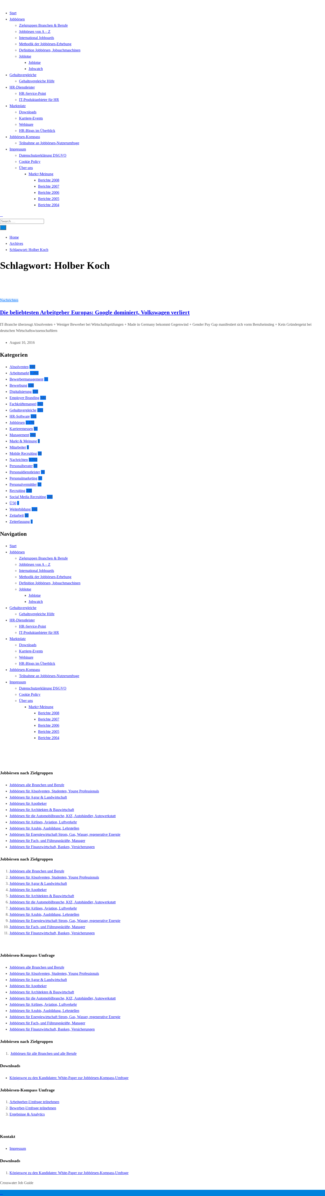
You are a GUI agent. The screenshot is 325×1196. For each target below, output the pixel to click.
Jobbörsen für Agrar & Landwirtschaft (38, 797)
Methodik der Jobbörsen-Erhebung (45, 44)
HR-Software (20, 416)
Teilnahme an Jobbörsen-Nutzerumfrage (49, 143)
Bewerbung (18, 385)
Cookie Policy (29, 162)
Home (14, 237)
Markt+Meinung (41, 174)
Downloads (27, 112)
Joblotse (25, 56)
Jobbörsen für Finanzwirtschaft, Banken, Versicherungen (52, 847)
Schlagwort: (29, 250)
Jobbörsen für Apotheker (28, 803)
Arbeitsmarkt (19, 373)
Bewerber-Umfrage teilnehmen (33, 1108)
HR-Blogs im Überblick (37, 131)
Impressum (18, 149)
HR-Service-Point (32, 93)
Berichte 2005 (48, 199)
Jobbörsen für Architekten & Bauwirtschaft (42, 810)
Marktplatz (18, 106)
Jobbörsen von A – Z (34, 32)
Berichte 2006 (48, 192)
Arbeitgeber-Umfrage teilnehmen (34, 1102)
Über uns (26, 168)
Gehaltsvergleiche (23, 75)
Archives (16, 243)
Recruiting (17, 491)
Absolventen (19, 367)
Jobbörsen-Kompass (25, 137)
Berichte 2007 (48, 186)
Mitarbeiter (18, 447)
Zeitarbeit (17, 515)
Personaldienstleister (25, 472)
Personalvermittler (23, 484)
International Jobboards (36, 38)
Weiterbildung (20, 509)
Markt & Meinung (23, 441)
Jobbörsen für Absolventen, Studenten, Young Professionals (54, 791)
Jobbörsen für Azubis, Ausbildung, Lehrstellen (44, 828)
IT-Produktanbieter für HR (39, 100)
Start (13, 13)
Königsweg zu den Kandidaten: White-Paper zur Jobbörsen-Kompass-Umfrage (69, 1078)
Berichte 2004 (48, 205)
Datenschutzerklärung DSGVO (42, 155)
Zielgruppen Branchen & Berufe (43, 25)
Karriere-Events (31, 118)
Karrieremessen (21, 429)
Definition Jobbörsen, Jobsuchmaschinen (49, 50)
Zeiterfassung (20, 522)
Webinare (26, 124)
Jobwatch (36, 69)
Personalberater (21, 466)
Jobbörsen (17, 19)
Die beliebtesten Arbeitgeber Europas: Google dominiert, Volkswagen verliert (95, 312)
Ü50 (13, 503)
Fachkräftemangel (23, 404)
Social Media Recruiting (28, 497)
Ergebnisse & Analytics (27, 1114)
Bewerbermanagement (26, 379)
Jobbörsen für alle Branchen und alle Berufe (43, 1053)
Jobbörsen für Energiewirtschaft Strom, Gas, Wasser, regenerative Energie (65, 834)
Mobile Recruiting (23, 453)
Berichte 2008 (48, 180)
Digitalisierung (21, 392)
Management (19, 435)
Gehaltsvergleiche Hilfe (36, 81)
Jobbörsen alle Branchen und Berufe (37, 785)
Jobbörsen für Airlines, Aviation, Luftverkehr (43, 822)
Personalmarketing (23, 478)
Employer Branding (24, 398)
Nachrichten (9, 300)
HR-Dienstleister (22, 87)
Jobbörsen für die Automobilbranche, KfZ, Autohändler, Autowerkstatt (63, 816)
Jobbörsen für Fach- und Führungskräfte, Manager (47, 841)
